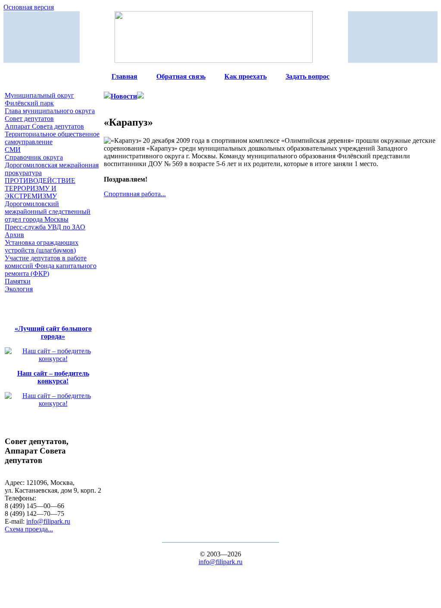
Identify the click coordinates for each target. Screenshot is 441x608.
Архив (14, 234)
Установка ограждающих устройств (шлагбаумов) (41, 246)
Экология (19, 289)
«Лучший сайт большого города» (53, 332)
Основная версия (28, 7)
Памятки (18, 281)
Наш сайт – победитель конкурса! (53, 377)
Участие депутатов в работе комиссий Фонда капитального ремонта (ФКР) (50, 265)
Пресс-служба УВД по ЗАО (45, 227)
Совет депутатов (29, 118)
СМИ (13, 149)
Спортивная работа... (135, 194)
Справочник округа (34, 157)
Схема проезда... (29, 529)
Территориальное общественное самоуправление (52, 137)
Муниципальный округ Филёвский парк (39, 99)
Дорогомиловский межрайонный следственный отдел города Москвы (47, 211)
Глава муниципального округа (50, 110)
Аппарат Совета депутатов (44, 126)
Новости (124, 96)
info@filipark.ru (48, 521)
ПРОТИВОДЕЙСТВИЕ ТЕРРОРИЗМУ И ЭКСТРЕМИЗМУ (40, 188)
